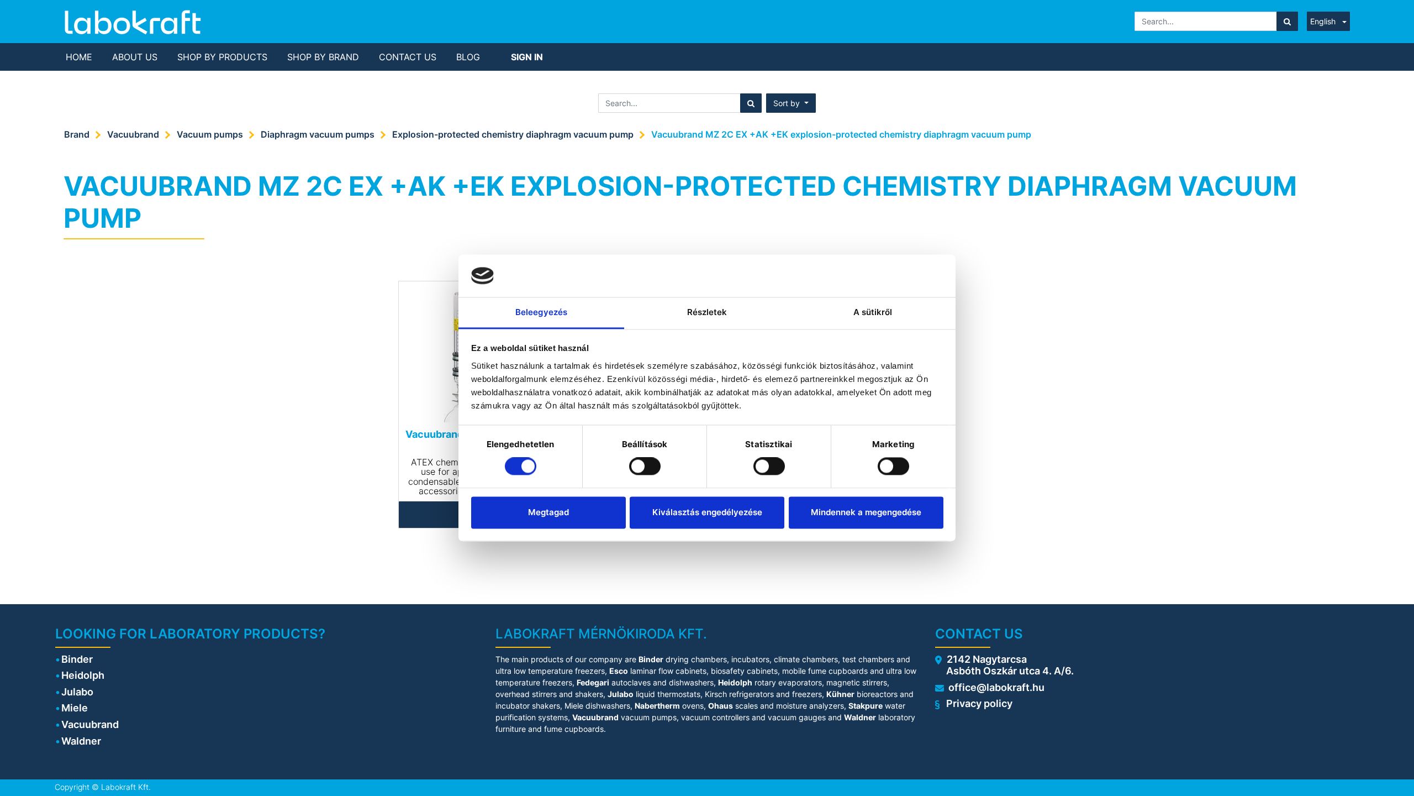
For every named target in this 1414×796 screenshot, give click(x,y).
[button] (791, 103)
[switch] (645, 466)
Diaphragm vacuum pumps (317, 134)
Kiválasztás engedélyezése (707, 512)
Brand (76, 134)
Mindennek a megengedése (866, 512)
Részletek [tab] (707, 312)
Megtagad (548, 512)
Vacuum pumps (210, 134)
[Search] (1287, 21)
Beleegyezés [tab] (541, 312)
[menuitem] (79, 57)
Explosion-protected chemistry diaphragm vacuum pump (513, 134)
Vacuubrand (133, 134)
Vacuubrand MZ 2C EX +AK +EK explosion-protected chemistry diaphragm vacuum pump (841, 134)
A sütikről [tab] (873, 312)
